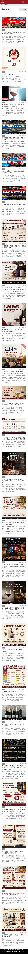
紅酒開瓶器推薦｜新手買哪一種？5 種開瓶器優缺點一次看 (14, 246)
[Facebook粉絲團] (23, 2)
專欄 (4, 29)
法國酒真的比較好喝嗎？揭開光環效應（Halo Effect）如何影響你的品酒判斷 (13, 372)
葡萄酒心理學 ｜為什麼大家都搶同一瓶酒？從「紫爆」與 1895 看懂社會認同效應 (14, 288)
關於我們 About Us (7, 74)
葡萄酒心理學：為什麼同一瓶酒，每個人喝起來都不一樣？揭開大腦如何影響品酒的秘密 (13, 566)
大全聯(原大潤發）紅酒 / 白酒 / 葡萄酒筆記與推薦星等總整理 (13, 33)
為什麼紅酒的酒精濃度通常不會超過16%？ (12, 650)
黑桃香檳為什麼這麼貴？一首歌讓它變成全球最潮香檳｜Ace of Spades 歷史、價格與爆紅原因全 (13, 767)
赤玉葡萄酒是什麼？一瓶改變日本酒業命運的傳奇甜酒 (13, 935)
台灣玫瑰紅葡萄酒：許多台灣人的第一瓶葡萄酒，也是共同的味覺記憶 (13, 894)
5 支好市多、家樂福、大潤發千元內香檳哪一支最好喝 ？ (14, 724)
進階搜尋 (23, 9)
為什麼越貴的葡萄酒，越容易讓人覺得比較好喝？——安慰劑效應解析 (13, 608)
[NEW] (14, 200)
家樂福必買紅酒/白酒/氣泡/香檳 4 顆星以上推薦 (13, 138)
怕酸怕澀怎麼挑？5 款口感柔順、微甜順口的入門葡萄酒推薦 (14, 523)
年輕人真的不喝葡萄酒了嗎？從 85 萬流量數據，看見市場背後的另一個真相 (14, 810)
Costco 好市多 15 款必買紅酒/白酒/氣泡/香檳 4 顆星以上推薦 (13, 171)
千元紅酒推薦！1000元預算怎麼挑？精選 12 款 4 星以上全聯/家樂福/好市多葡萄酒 (13, 438)
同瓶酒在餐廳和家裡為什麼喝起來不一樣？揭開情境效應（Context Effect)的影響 (13, 481)
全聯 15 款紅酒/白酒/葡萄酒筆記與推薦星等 (13, 205)
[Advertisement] (14, 947)
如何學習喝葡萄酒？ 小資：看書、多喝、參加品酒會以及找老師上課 (13, 105)
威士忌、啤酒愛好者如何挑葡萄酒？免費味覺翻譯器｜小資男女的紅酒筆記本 (13, 404)
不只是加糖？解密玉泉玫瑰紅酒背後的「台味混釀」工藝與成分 (12, 852)
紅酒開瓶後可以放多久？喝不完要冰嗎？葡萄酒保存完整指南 (13, 330)
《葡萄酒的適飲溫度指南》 (9, 691)
